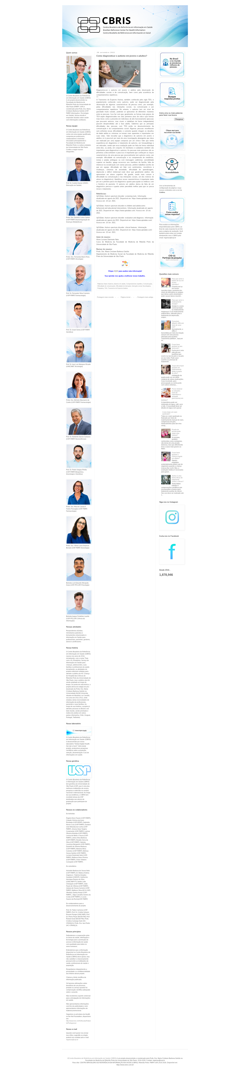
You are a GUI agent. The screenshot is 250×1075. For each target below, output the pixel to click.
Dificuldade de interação (123, 286)
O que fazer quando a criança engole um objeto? (177, 455)
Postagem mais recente (105, 297)
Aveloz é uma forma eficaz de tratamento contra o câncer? (178, 478)
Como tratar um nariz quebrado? (169, 413)
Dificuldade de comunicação (106, 286)
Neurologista (147, 286)
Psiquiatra (100, 288)
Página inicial (125, 297)
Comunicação (147, 284)
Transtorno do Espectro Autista (118, 288)
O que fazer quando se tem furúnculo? (177, 346)
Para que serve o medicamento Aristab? (178, 302)
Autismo (110, 284)
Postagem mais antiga (145, 297)
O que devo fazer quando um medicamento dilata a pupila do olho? (178, 369)
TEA (105, 288)
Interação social (137, 286)
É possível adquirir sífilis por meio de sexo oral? (178, 324)
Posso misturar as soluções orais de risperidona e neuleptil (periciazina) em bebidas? (172, 394)
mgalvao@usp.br (72, 1040)
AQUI (116, 271)
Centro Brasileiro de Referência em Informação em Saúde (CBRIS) (92, 1058)
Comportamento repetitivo (134, 284)
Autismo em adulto (119, 284)
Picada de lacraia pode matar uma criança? (176, 432)
